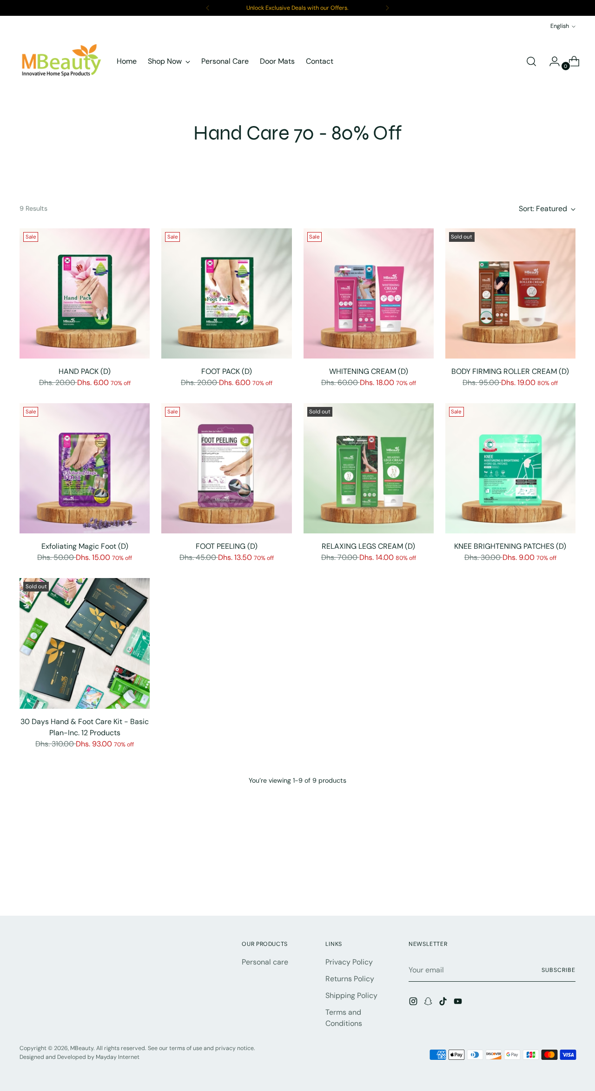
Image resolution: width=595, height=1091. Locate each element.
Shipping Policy (351, 995)
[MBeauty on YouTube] (458, 1003)
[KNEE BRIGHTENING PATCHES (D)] (510, 468)
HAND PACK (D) (85, 371)
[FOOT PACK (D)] (226, 293)
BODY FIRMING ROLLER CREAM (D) (510, 371)
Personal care (265, 962)
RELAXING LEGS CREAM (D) (368, 546)
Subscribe (558, 970)
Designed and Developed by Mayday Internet (79, 1057)
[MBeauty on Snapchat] (429, 1003)
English (559, 26)
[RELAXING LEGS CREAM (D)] (369, 468)
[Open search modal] (531, 61)
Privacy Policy (349, 962)
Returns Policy (349, 979)
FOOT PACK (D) (226, 371)
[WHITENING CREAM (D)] (369, 293)
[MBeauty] (61, 61)
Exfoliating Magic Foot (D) (84, 546)
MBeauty (81, 1048)
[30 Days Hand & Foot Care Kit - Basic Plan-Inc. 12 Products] (85, 643)
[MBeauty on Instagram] (414, 1003)
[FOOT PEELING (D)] (226, 468)
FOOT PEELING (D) (227, 546)
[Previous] (208, 8)
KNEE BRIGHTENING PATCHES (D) (510, 546)
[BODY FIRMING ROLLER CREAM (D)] (510, 293)
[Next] (387, 8)
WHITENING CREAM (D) (368, 371)
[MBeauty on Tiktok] (444, 1003)
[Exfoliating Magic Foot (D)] (85, 468)
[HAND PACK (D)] (85, 293)
